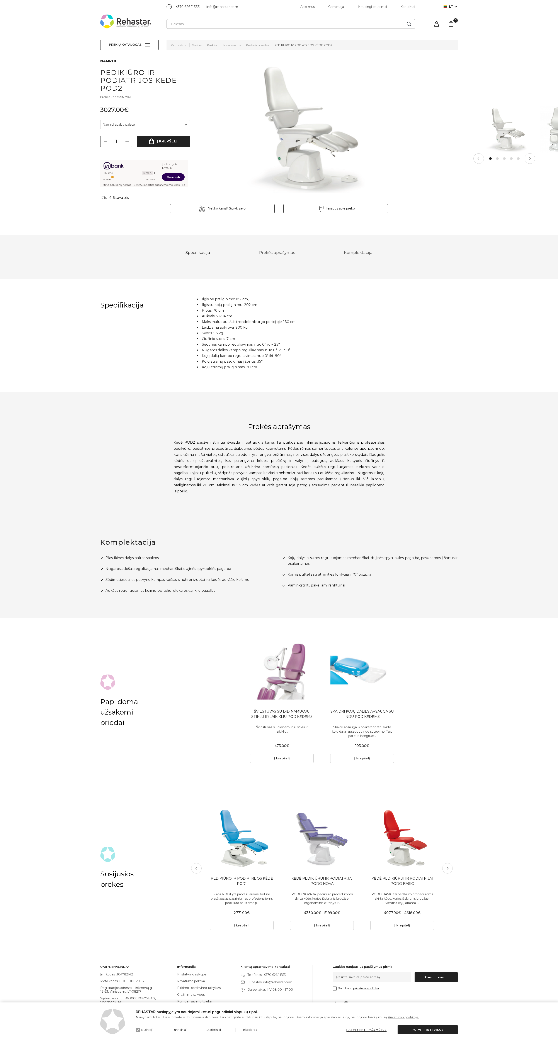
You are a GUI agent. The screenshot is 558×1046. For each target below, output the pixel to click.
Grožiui (197, 45)
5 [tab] (518, 158)
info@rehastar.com (222, 7)
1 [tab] (490, 158)
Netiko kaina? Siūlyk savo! (227, 208)
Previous (478, 158)
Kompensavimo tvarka (194, 1001)
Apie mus (307, 7)
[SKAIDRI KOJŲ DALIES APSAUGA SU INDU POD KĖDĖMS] (362, 671)
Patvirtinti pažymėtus (366, 1029)
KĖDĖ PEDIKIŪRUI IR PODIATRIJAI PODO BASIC (402, 881)
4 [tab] (511, 158)
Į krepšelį (167, 141)
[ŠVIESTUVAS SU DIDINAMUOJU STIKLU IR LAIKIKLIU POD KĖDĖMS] (282, 671)
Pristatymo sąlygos (191, 974)
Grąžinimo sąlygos (191, 995)
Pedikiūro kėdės (257, 45)
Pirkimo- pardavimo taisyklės (199, 988)
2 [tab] (497, 158)
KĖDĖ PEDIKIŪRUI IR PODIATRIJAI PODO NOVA (322, 881)
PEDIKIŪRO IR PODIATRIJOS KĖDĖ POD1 (242, 881)
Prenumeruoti (436, 977)
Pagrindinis (178, 45)
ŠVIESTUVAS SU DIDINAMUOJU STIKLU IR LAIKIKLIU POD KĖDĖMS (282, 714)
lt (451, 6)
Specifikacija (197, 252)
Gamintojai (336, 7)
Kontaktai (407, 7)
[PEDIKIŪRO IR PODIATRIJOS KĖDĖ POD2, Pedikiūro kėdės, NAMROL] (300, 129)
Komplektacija (358, 252)
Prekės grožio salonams (224, 45)
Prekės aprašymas (277, 252)
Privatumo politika (191, 981)
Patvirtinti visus (428, 1029)
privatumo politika (366, 988)
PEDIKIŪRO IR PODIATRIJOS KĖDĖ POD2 (303, 45)
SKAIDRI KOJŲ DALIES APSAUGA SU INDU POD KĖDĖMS (362, 714)
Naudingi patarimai (372, 7)
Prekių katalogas (125, 45)
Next (530, 158)
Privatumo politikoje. (403, 1017)
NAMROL (108, 61)
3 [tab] (504, 158)
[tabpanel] (504, 129)
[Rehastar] (125, 21)
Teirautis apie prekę (340, 208)
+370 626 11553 (187, 7)
